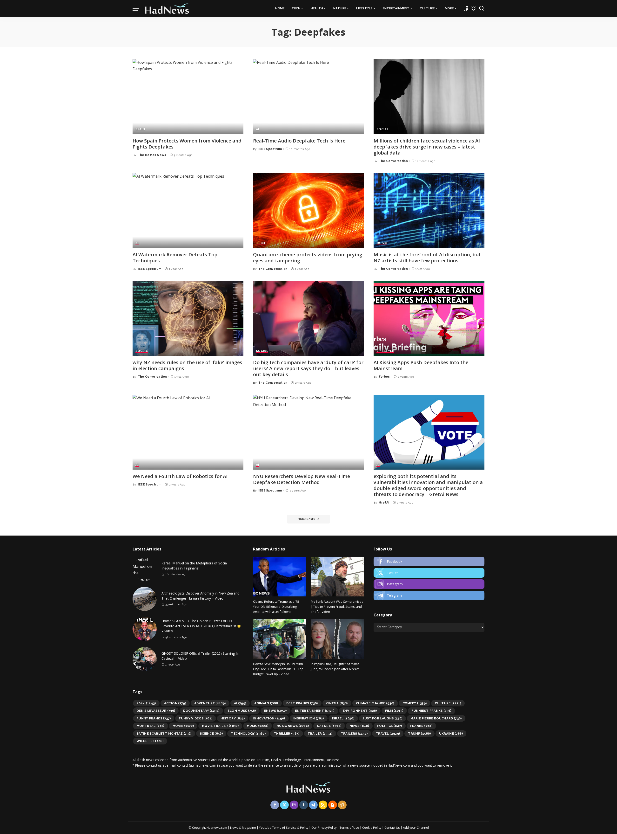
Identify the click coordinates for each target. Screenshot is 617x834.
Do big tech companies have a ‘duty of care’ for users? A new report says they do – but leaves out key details (308, 368)
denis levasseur (156, 710)
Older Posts (306, 519)
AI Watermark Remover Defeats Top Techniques (175, 257)
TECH (260, 243)
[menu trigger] (138, 8)
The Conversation (393, 161)
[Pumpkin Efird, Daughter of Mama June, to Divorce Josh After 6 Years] (337, 639)
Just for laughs (382, 718)
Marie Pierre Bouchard (436, 718)
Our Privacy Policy (324, 827)
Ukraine (451, 733)
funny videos (195, 718)
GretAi (384, 502)
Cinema (337, 703)
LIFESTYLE (385, 351)
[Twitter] (429, 573)
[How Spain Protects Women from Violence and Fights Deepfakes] (188, 96)
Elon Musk (242, 710)
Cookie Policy (372, 827)
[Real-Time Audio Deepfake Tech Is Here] (308, 96)
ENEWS (275, 710)
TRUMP (419, 733)
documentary (201, 710)
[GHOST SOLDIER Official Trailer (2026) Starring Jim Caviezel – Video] (145, 659)
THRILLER (286, 733)
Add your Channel (416, 827)
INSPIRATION (308, 718)
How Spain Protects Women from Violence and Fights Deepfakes (187, 143)
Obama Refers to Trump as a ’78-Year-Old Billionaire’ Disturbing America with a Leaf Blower (276, 606)
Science (211, 733)
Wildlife (150, 741)
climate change (375, 703)
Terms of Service (284, 827)
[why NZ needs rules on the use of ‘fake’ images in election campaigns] (188, 318)
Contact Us (392, 827)
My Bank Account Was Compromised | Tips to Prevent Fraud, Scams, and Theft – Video (337, 606)
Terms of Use (349, 827)
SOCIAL (382, 129)
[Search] (481, 8)
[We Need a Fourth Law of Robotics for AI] (188, 432)
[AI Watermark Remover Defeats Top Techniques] (188, 210)
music (257, 726)
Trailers (354, 733)
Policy (304, 827)
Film (394, 710)
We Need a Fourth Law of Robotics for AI (180, 476)
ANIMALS (266, 703)
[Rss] (323, 805)
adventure (210, 703)
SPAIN (140, 129)
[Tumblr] (303, 805)
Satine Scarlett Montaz (164, 733)
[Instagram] (429, 584)
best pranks (302, 703)
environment (360, 710)
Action (175, 703)
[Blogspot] (332, 805)
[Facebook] (429, 561)
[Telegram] (429, 595)
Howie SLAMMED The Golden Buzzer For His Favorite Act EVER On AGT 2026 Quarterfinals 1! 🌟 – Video (201, 626)
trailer (320, 733)
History (233, 718)
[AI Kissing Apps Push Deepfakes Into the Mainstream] (429, 318)
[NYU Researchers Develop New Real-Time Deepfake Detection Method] (308, 432)
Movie (183, 726)
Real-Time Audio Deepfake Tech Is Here (299, 140)
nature (329, 726)
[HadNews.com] (167, 8)
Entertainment (315, 710)
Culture (448, 703)
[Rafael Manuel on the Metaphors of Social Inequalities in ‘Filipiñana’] (145, 569)
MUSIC (381, 243)
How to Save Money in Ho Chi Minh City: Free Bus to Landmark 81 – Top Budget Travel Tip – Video (278, 669)
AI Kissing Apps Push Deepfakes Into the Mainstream (421, 365)
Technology (248, 733)
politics (389, 726)
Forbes (384, 376)
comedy (414, 703)
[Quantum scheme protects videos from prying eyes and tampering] (308, 210)
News (359, 726)
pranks (421, 726)
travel (388, 733)
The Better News (152, 155)
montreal (150, 726)
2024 (146, 703)
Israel (343, 718)
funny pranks (154, 718)
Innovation (269, 718)
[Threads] (342, 805)
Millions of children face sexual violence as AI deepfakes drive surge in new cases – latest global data (427, 146)
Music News (292, 726)
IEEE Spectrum (270, 149)
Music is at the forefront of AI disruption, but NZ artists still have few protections (427, 257)
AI (257, 129)
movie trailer (220, 726)
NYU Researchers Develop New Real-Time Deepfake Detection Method (301, 479)
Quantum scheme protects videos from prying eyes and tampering (307, 257)
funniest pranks (431, 710)
